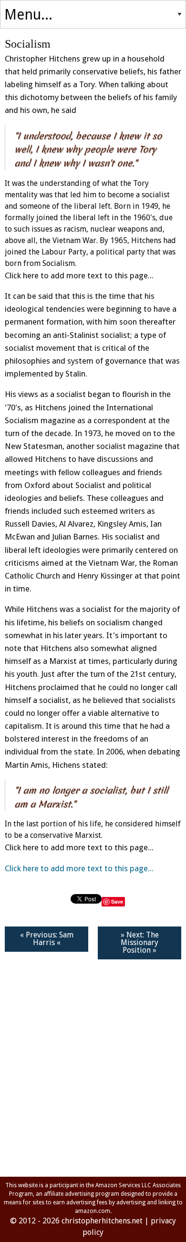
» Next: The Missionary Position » (140, 942)
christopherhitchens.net (102, 1220)
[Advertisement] (93, 1068)
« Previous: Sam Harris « (46, 938)
